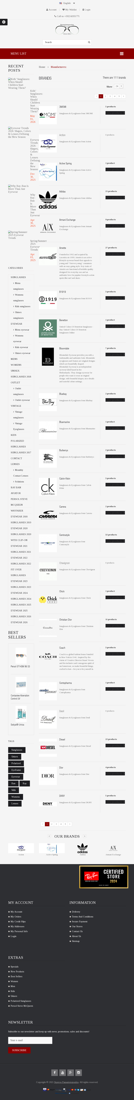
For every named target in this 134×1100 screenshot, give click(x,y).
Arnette (62, 248)
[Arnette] (48, 256)
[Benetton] (48, 328)
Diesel (62, 740)
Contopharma (65, 683)
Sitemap (76, 941)
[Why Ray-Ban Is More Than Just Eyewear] (20, 189)
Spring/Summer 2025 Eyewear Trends (32, 245)
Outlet (15, 382)
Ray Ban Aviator (16, 490)
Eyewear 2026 (19, 622)
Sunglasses (18, 277)
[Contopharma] (48, 691)
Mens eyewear (21, 330)
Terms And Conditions (82, 916)
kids (13, 991)
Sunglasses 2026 (21, 616)
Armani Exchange (67, 220)
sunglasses (16, 750)
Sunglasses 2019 (21, 522)
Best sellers (16, 976)
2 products (110, 393)
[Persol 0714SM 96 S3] (21, 656)
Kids (13, 435)
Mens (14, 359)
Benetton (63, 320)
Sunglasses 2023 (21, 587)
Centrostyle (64, 535)
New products (17, 971)
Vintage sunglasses (18, 415)
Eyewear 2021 (19, 546)
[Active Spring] (48, 171)
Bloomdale (64, 349)
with (13, 790)
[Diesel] (48, 747)
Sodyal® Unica (17, 725)
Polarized (16, 763)
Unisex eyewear (22, 353)
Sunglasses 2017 (21, 452)
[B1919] (48, 300)
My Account (16, 912)
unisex (14, 756)
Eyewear (16, 324)
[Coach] (48, 656)
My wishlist (71, 10)
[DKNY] (48, 804)
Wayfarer (17, 511)
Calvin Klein (64, 479)
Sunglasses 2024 (21, 599)
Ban (13, 783)
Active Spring (65, 163)
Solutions (19, 481)
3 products (110, 291)
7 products (110, 348)
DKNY (62, 796)
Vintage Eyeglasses (18, 426)
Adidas (62, 192)
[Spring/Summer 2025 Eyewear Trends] (20, 235)
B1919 (62, 292)
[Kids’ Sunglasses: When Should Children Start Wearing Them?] (20, 83)
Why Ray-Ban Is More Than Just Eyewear (32, 205)
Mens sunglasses (18, 286)
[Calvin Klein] (48, 486)
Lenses (14, 803)
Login (87, 10)
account (53, 10)
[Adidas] (48, 199)
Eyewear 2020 (19, 528)
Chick (62, 591)
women (14, 981)
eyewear (15, 777)
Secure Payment (79, 921)
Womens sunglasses (18, 298)
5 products (110, 106)
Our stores (77, 926)
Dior (61, 768)
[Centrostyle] (48, 543)
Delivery (76, 912)
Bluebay (63, 394)
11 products (111, 619)
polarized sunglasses (21, 1001)
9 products (110, 219)
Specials (14, 966)
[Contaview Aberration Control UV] (21, 685)
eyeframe (16, 770)
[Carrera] (48, 515)
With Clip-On (19, 540)
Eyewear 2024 (19, 593)
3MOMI (62, 107)
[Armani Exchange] (48, 228)
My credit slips (18, 921)
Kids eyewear (21, 347)
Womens (16, 365)
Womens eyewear (18, 338)
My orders (16, 916)
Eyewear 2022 (19, 558)
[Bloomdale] (48, 356)
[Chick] (48, 599)
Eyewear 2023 (19, 581)
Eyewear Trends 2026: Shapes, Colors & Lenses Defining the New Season (32, 154)
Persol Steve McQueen (19, 502)
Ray (25, 783)
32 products (111, 534)
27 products (111, 247)
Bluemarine (64, 422)
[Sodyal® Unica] (21, 714)
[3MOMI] (48, 115)
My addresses (17, 926)
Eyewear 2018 (19, 516)
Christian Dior (65, 620)
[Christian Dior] (48, 627)
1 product (110, 163)
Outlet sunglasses (18, 391)
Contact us (77, 931)
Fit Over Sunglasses (18, 572)
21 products (111, 191)
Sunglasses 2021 (21, 552)
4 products (110, 767)
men (13, 986)
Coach (62, 648)
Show (109, 86)
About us (76, 936)
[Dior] (48, 776)
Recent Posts (16, 68)
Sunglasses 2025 (21, 605)
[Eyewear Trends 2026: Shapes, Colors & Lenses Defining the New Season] (20, 132)
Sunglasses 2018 (21, 376)
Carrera (62, 507)
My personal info (19, 931)
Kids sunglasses (22, 306)
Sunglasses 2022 (21, 564)
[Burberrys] (48, 458)
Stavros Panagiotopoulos (66, 1082)
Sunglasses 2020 (21, 534)
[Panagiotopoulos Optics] (67, 29)
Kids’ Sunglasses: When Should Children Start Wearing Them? (32, 101)
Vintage (16, 406)
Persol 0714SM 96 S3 (20, 666)
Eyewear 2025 (19, 610)
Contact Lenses (16, 461)
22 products (111, 739)
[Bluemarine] (48, 430)
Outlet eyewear (22, 400)
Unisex (15, 371)
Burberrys (63, 450)
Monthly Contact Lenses (20, 473)
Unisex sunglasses (18, 315)
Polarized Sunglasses (18, 444)
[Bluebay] (48, 402)
